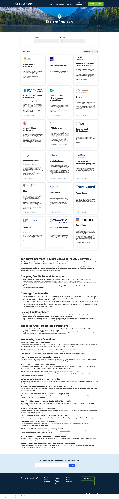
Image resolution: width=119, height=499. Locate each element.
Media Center (46, 479)
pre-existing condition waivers (31, 299)
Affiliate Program (47, 481)
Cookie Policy (35, 497)
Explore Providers (57, 478)
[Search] (85, 5)
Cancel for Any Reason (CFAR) (86, 298)
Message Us (87, 478)
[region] (59, 496)
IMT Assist (68, 479)
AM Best (66, 366)
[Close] (117, 496)
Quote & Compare (95, 3)
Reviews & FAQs (60, 4)
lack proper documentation (63, 423)
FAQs (56, 483)
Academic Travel (47, 483)
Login (79, 2)
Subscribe (72, 465)
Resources (70, 4)
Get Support (78, 4)
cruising (46, 304)
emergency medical (65, 431)
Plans (51, 4)
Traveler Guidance (57, 481)
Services (68, 477)
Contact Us (84, 2)
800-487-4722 (88, 483)
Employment (69, 481)
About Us (46, 477)
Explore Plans (46, 485)
